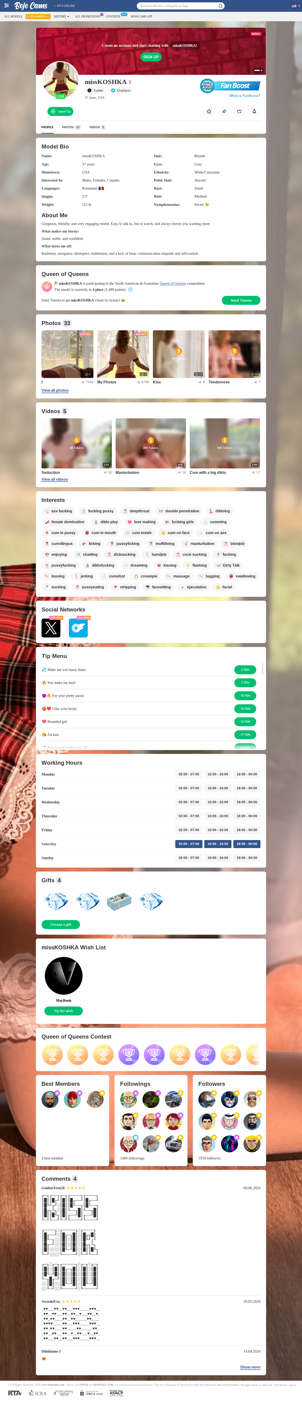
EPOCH (84, 1385)
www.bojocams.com (52, 1384)
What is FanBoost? (245, 96)
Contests (113, 16)
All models (13, 16)
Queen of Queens (173, 283)
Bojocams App (141, 16)
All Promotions (87, 16)
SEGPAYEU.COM (103, 1385)
